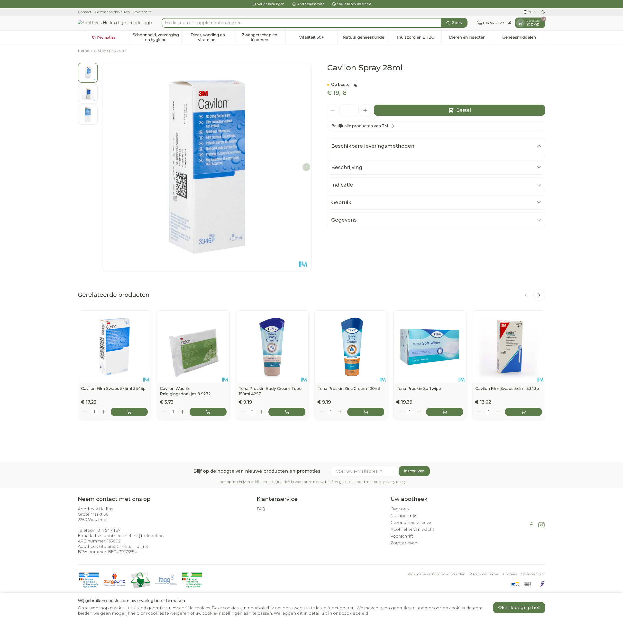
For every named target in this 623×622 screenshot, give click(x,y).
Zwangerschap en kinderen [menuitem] (263, 37)
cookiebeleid (355, 613)
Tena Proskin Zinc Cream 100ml (349, 388)
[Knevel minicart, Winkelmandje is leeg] (520, 22)
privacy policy (394, 481)
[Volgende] (306, 167)
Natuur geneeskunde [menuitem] (366, 38)
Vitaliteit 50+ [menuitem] (318, 38)
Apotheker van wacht (412, 529)
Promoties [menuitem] (106, 37)
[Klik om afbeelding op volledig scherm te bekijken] (207, 167)
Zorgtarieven (404, 543)
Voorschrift (142, 12)
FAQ (261, 509)
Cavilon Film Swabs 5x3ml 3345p (113, 388)
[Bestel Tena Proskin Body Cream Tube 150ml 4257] (286, 412)
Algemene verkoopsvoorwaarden (436, 574)
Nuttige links (404, 516)
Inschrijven (414, 471)
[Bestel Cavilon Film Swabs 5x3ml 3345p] (129, 412)
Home (83, 50)
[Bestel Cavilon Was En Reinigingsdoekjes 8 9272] (208, 412)
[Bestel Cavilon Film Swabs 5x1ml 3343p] (523, 412)
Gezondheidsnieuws (112, 12)
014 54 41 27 (108, 530)
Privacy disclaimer (484, 574)
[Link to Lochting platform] (542, 584)
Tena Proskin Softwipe (418, 388)
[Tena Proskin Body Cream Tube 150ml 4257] (272, 347)
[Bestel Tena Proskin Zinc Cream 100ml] (365, 412)
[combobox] (301, 23)
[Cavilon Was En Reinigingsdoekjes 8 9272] (193, 347)
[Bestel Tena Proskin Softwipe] (444, 412)
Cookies (510, 574)
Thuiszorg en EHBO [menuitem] (418, 38)
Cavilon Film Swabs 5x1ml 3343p (507, 388)
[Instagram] (541, 525)
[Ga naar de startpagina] (115, 23)
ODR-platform (533, 574)
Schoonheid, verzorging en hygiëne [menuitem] (157, 37)
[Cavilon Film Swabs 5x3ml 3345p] (114, 347)
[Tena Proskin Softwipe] (430, 347)
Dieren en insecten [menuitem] (471, 38)
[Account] (509, 22)
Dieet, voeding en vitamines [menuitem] (212, 37)
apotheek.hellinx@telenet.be (134, 535)
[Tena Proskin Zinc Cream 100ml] (351, 347)
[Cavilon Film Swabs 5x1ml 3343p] (508, 347)
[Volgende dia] (539, 295)
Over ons (400, 509)
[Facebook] (531, 525)
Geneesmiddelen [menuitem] (523, 38)
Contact (84, 12)
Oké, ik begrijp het (519, 607)
